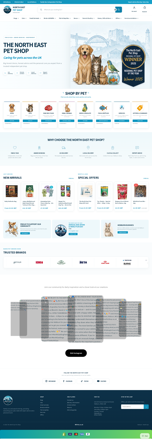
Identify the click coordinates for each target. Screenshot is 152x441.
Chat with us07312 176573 (98, 414)
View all (71, 178)
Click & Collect (71, 405)
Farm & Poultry (88, 18)
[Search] (118, 10)
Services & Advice (131, 18)
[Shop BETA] (74, 262)
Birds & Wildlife (49, 18)
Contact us (70, 400)
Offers (118, 18)
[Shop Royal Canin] (96, 262)
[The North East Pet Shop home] (8, 404)
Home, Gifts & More (104, 18)
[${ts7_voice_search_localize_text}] (115, 10)
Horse (76, 18)
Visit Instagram (76, 353)
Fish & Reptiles (64, 18)
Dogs (15, 18)
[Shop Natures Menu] (139, 262)
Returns (69, 407)
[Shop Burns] (117, 262)
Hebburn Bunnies (122, 232)
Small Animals (34, 18)
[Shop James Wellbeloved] (52, 262)
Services (42, 412)
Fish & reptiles (44, 410)
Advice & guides (71, 410)
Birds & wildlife (44, 407)
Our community (25, 233)
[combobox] (78, 10)
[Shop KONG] (30, 262)
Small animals (44, 405)
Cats (23, 18)
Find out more (73, 234)
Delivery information (73, 402)
